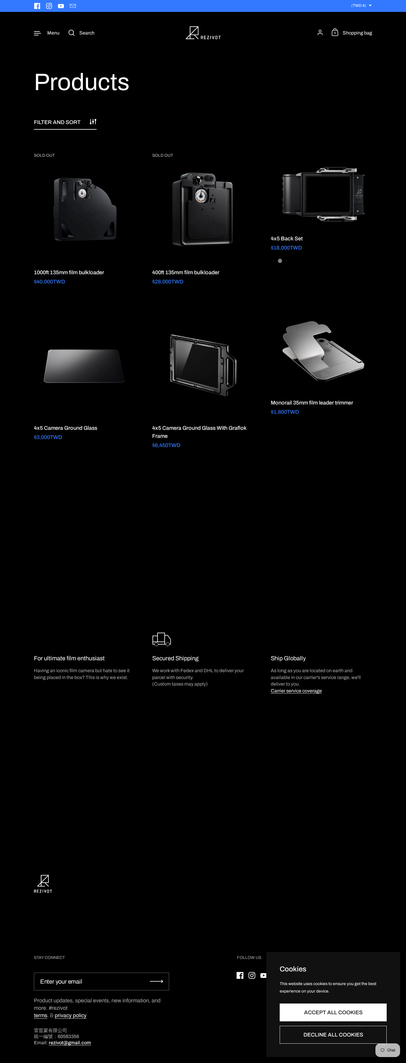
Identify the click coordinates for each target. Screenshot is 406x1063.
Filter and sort (57, 122)
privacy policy (70, 1015)
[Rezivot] (203, 32)
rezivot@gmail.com (70, 1042)
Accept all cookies (333, 1012)
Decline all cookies (333, 1035)
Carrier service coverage (296, 690)
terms (40, 1015)
